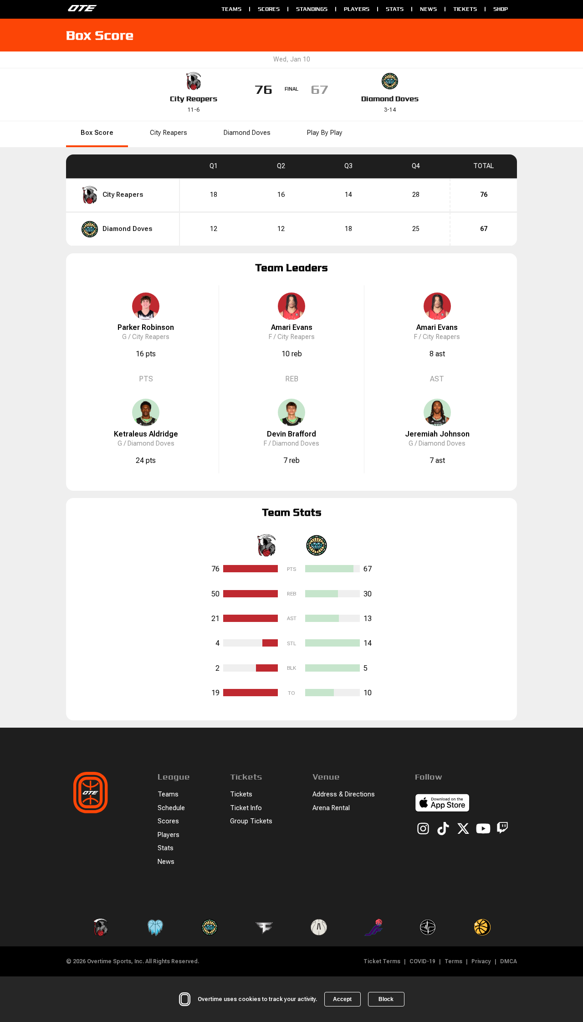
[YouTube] (483, 829)
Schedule (171, 808)
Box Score (97, 133)
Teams (231, 9)
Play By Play (325, 133)
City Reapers (193, 99)
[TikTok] (443, 829)
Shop (500, 9)
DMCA (508, 961)
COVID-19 (422, 961)
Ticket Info (246, 808)
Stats (395, 9)
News (428, 9)
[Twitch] (502, 829)
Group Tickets (251, 821)
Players (356, 9)
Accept (342, 999)
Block (386, 999)
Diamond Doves (390, 99)
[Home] (139, 9)
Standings (311, 9)
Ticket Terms (381, 961)
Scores (269, 9)
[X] (463, 829)
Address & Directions (343, 794)
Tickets (465, 9)
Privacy (481, 961)
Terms (453, 961)
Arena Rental (331, 808)
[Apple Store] (442, 804)
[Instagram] (423, 829)
